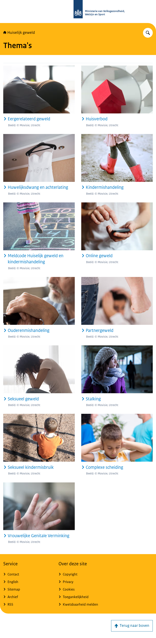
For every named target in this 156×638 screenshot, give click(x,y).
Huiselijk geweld (21, 32)
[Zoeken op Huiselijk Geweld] (148, 33)
